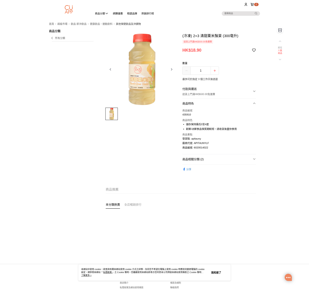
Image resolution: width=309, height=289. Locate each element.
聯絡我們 (174, 287)
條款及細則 (175, 283)
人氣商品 (280, 52)
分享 (188, 169)
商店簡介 (124, 283)
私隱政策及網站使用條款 (131, 287)
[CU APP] (69, 9)
